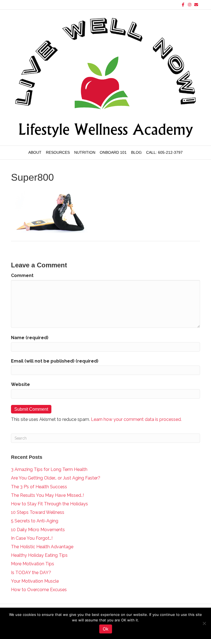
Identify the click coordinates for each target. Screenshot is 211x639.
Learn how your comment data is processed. (136, 419)
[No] (204, 623)
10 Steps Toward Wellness (37, 512)
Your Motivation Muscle (35, 581)
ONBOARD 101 (113, 152)
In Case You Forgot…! (31, 538)
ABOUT (34, 152)
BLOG (136, 152)
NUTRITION (84, 152)
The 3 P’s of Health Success (39, 486)
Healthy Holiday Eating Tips (39, 555)
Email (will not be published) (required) (54, 361)
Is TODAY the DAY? (31, 572)
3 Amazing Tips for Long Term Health (49, 469)
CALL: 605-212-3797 (164, 152)
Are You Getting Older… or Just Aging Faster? (55, 478)
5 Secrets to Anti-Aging (34, 520)
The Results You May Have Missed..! (47, 495)
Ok (106, 629)
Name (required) (29, 337)
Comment (22, 275)
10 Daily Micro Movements (38, 529)
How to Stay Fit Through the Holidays (49, 503)
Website (20, 384)
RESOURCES (58, 152)
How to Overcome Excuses (39, 589)
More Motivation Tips (32, 563)
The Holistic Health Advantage (42, 546)
